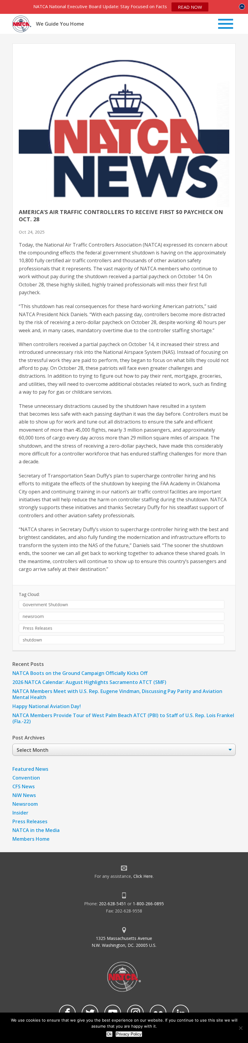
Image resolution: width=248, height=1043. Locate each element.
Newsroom (25, 804)
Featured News (30, 769)
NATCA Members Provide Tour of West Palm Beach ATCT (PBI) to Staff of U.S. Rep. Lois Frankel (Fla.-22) (123, 718)
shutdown (32, 640)
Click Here (143, 876)
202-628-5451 (112, 903)
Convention (26, 777)
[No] (240, 1028)
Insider (20, 812)
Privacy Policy (129, 1034)
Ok (109, 1034)
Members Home (31, 839)
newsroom (33, 616)
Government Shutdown (45, 604)
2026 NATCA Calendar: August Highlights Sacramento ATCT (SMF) (89, 682)
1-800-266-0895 (148, 903)
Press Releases (37, 628)
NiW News (24, 795)
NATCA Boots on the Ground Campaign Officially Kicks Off (80, 673)
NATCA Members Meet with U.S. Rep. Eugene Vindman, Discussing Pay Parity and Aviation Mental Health (117, 694)
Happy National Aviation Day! (46, 706)
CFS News (23, 786)
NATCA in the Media (36, 830)
